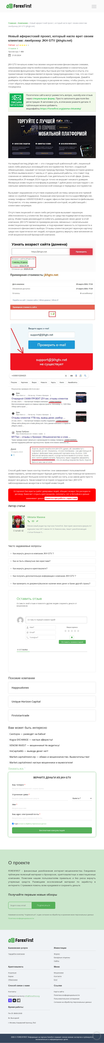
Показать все (16, 768)
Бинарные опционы (62, 957)
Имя (14, 804)
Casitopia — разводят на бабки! (27, 733)
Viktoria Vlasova (36, 517)
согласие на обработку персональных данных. (32, 824)
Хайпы (56, 961)
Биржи (10, 976)
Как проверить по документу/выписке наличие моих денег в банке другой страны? (51, 584)
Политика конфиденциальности (21, 918)
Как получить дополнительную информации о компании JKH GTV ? (44, 576)
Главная (12, 23)
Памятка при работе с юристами (61, 498)
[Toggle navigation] (94, 7)
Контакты (12, 991)
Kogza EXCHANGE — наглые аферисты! (31, 739)
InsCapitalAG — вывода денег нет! (29, 751)
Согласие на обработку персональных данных (73, 1002)
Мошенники (59, 973)
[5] (78, 631)
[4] (75, 631)
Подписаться (43, 905)
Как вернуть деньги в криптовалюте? (30, 568)
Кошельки (12, 973)
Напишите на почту (23, 996)
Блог (55, 980)
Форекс (57, 954)
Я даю (30, 824)
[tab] (52, 553)
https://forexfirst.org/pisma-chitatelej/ (60, 108)
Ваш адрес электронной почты (26, 814)
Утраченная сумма (21, 794)
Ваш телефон (18, 785)
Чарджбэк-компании (16, 954)
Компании (23, 23)
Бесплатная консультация (52, 830)
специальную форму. (44, 98)
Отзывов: (12, 48)
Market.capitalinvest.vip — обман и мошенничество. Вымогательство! (49, 756)
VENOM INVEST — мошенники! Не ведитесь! (34, 745)
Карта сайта (59, 991)
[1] (65, 631)
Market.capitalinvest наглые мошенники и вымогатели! (41, 762)
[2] (68, 631)
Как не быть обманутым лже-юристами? (31, 561)
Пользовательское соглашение (66, 999)
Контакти (58, 976)
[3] (71, 631)
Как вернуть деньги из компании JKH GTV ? (33, 553)
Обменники (13, 980)
